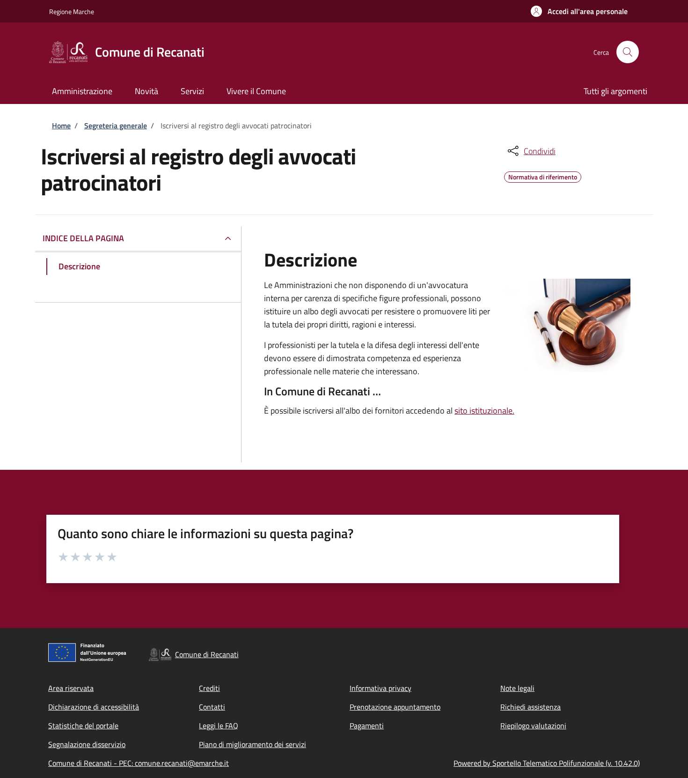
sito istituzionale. (484, 410)
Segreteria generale (115, 125)
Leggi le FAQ (218, 725)
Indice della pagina (83, 238)
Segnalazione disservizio (86, 744)
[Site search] (627, 52)
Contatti (212, 706)
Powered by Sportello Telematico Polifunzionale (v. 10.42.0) (547, 763)
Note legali (517, 688)
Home (61, 125)
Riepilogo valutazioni (533, 725)
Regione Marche (71, 11)
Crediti (209, 688)
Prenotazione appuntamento (395, 706)
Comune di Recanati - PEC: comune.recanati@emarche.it (138, 763)
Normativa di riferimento (542, 175)
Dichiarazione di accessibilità (93, 706)
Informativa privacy (380, 688)
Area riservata (71, 688)
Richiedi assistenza (530, 706)
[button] (579, 11)
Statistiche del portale (83, 725)
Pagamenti (367, 725)
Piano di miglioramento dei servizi (252, 744)
